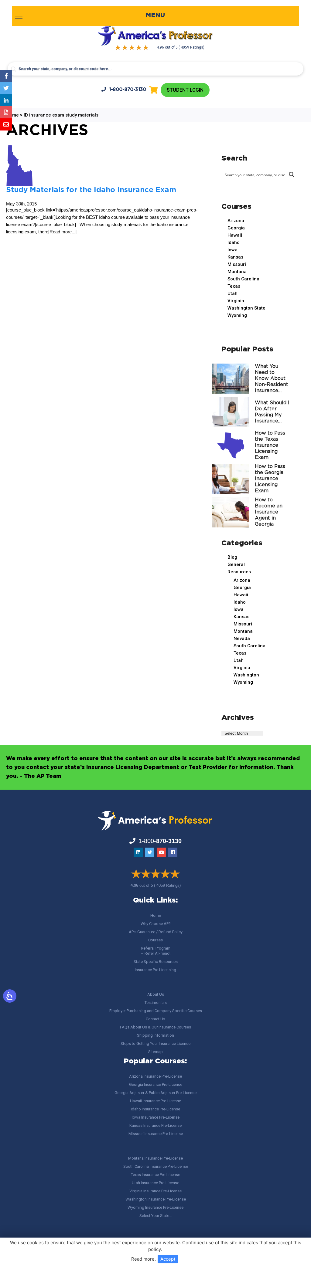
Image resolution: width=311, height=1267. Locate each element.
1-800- (127, 89)
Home (155, 915)
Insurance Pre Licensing (155, 969)
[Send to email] (6, 124)
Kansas (235, 257)
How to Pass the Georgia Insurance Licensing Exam (270, 478)
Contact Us (155, 1019)
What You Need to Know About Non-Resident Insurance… (271, 378)
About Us (155, 994)
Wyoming (237, 315)
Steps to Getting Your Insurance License (155, 1043)
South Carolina (243, 279)
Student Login (185, 90)
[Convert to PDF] (6, 112)
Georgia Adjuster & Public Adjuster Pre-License (155, 1092)
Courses (155, 940)
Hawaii (234, 235)
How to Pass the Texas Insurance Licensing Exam (270, 445)
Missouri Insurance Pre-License (155, 1133)
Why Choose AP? (156, 923)
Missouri (236, 264)
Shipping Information (155, 1035)
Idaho (233, 242)
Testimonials (156, 1002)
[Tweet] (6, 88)
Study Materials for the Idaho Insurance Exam (91, 190)
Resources (239, 571)
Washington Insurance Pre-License (155, 1199)
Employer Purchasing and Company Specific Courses (155, 1010)
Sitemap (155, 1051)
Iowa (232, 249)
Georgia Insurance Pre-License (155, 1084)
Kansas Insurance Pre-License (155, 1125)
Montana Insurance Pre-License (155, 1158)
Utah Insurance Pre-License (155, 1183)
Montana (237, 271)
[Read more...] (62, 231)
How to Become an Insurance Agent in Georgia (268, 512)
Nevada (242, 638)
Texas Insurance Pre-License (155, 1174)
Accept (167, 1259)
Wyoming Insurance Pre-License (155, 1207)
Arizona (235, 220)
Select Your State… (155, 1215)
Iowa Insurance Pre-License (155, 1117)
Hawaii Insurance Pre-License (155, 1101)
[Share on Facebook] (6, 76)
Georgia (236, 228)
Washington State (246, 308)
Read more (143, 1259)
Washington (246, 675)
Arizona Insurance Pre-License (155, 1076)
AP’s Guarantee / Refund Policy (156, 932)
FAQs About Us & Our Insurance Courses (155, 1027)
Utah (232, 293)
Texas (233, 286)
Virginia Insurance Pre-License (155, 1191)
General (236, 564)
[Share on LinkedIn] (6, 100)
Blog (232, 557)
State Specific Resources (156, 961)
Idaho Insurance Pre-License (155, 1109)
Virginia (235, 300)
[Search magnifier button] (13, 69)
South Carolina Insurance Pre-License (155, 1166)
